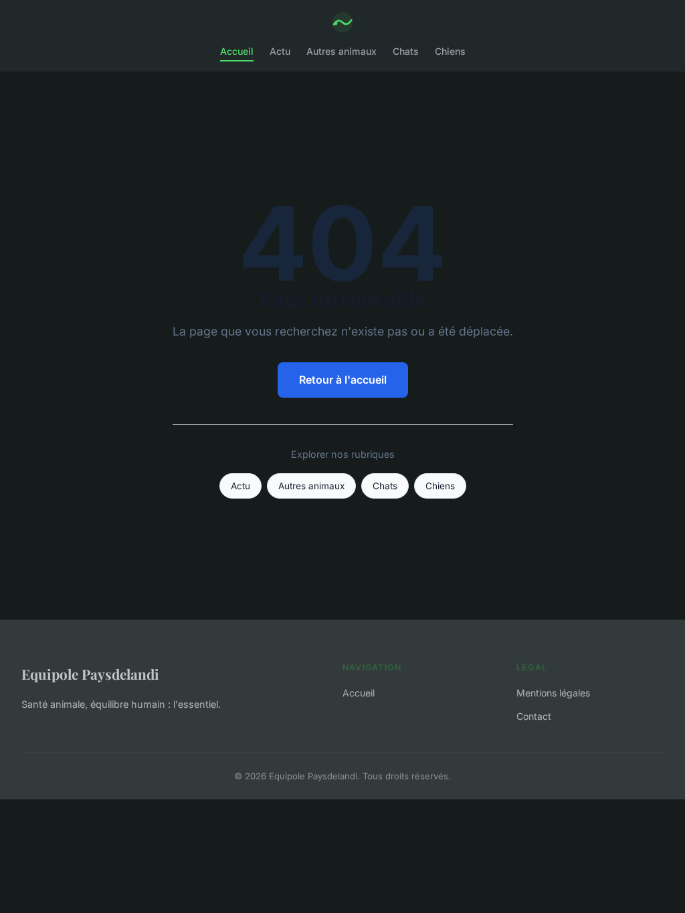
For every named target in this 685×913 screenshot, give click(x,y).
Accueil (237, 51)
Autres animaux (341, 51)
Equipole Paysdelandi (90, 673)
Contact (533, 716)
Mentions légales (553, 692)
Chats (406, 51)
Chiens (450, 51)
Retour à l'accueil (343, 379)
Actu (280, 51)
